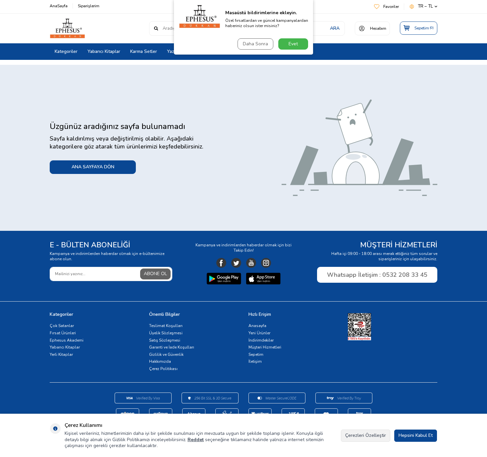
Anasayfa (257, 325)
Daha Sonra (255, 44)
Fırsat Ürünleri (63, 333)
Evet (293, 44)
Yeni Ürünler (259, 333)
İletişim (255, 361)
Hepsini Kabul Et (416, 435)
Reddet (196, 439)
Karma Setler (143, 51)
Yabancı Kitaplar (103, 51)
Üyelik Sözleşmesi (166, 333)
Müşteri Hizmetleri (264, 347)
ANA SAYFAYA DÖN (93, 167)
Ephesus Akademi (66, 340)
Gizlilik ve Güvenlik (166, 354)
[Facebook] (221, 263)
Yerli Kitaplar (61, 354)
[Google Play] (224, 279)
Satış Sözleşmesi (164, 340)
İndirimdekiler (261, 340)
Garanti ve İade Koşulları (171, 347)
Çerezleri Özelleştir (365, 435)
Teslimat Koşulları (166, 325)
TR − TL (425, 6)
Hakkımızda (160, 361)
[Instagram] (266, 263)
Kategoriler (66, 51)
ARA (335, 28)
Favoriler (391, 6)
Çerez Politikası (163, 368)
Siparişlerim (88, 6)
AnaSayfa (59, 6)
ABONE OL (155, 273)
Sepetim (255, 354)
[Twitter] (236, 263)
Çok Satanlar (62, 325)
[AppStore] (263, 279)
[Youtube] (251, 263)
